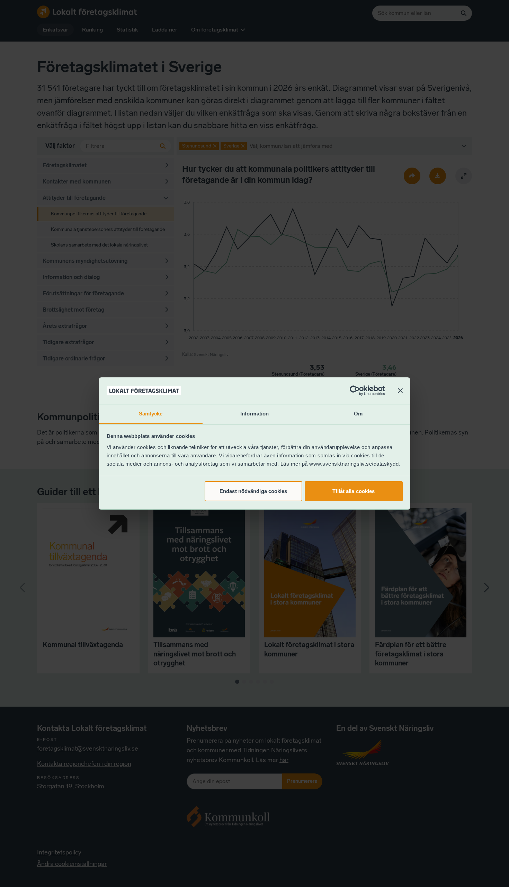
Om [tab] (358, 413)
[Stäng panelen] (400, 390)
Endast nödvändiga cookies (253, 491)
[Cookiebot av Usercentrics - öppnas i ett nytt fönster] (354, 391)
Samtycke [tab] (151, 413)
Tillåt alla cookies (353, 491)
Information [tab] (254, 413)
